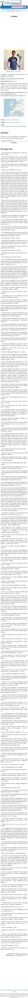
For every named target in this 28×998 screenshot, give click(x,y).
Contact (25, 955)
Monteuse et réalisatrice (6, 762)
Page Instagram (17, 990)
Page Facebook (10, 990)
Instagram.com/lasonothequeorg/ (13, 122)
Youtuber (15, 705)
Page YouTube (25, 990)
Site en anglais (3, 990)
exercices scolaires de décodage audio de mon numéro (13, 85)
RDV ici (15, 81)
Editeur (9, 911)
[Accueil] (14, 3)
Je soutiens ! (18, 10)
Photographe (4, 224)
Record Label (21, 329)
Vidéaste (10, 949)
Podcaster (17, 485)
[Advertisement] (14, 34)
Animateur (13, 264)
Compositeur (17, 514)
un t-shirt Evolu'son (18, 71)
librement (6, 996)
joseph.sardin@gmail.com (10, 78)
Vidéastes (17, 937)
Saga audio (17, 803)
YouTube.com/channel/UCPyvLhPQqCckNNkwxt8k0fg (12, 126)
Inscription (14, 142)
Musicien (23, 732)
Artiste (23, 775)
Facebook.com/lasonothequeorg (12, 119)
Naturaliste (17, 479)
